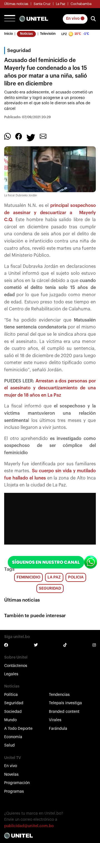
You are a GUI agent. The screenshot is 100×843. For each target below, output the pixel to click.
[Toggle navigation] (9, 19)
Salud (9, 745)
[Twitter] (30, 137)
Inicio (8, 33)
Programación (17, 783)
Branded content (64, 712)
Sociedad (13, 712)
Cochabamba (81, 4)
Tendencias (59, 695)
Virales (55, 720)
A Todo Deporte (18, 729)
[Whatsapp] (7, 136)
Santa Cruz (42, 4)
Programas (14, 791)
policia (76, 577)
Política (11, 695)
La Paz (60, 4)
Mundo (10, 720)
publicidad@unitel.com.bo (29, 826)
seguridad (50, 588)
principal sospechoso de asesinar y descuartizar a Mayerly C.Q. (50, 212)
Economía (13, 737)
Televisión (48, 33)
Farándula (58, 729)
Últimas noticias (16, 4)
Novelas (11, 775)
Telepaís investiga (65, 703)
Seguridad (13, 703)
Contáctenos (15, 666)
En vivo (73, 19)
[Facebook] (18, 136)
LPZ (64, 34)
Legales (11, 674)
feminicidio (28, 577)
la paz (54, 577)
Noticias (26, 33)
